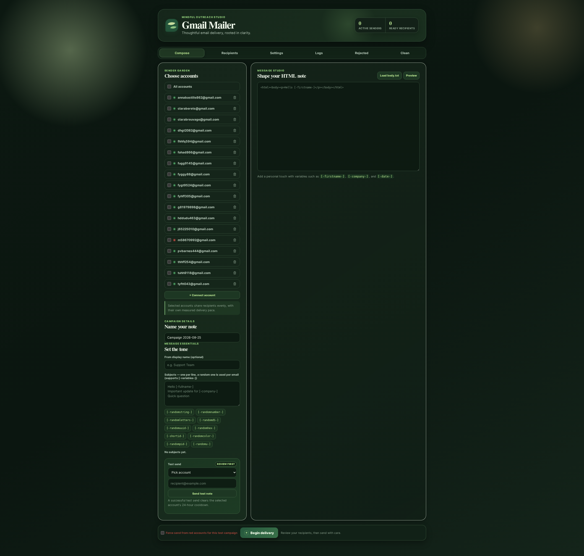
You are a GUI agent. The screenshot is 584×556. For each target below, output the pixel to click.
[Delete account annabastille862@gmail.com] (235, 97)
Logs (319, 53)
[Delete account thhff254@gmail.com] (235, 262)
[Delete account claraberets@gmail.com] (235, 108)
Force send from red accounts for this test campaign (201, 532)
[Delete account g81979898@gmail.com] (235, 207)
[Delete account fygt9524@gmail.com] (235, 185)
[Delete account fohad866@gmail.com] (235, 152)
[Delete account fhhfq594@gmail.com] (235, 141)
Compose (182, 53)
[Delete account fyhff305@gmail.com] (235, 196)
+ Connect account (202, 295)
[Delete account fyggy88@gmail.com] (235, 174)
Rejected (361, 53)
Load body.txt (389, 75)
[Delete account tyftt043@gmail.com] (235, 284)
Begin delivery (259, 533)
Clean (405, 53)
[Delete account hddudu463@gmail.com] (235, 218)
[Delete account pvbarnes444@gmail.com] (235, 251)
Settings (276, 53)
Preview (411, 75)
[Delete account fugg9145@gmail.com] (235, 163)
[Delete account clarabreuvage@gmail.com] (235, 119)
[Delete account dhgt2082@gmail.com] (235, 130)
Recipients (230, 53)
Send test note (202, 493)
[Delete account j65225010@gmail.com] (235, 229)
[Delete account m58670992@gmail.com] (235, 240)
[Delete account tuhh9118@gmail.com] (235, 273)
